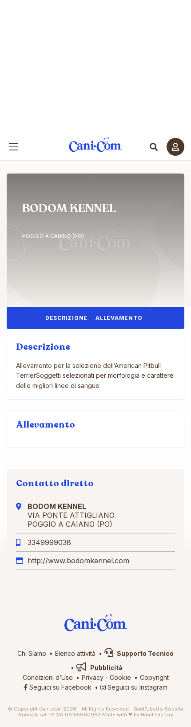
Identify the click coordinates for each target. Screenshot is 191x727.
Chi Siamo (31, 653)
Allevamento (119, 318)
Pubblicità (106, 667)
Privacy (92, 677)
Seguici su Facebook (60, 687)
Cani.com (95, 145)
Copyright (154, 677)
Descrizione (66, 318)
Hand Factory (157, 714)
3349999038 (49, 542)
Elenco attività (75, 653)
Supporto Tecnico (144, 653)
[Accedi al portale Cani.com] (175, 147)
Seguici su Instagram (136, 687)
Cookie (120, 677)
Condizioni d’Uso (48, 677)
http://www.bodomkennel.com (78, 560)
